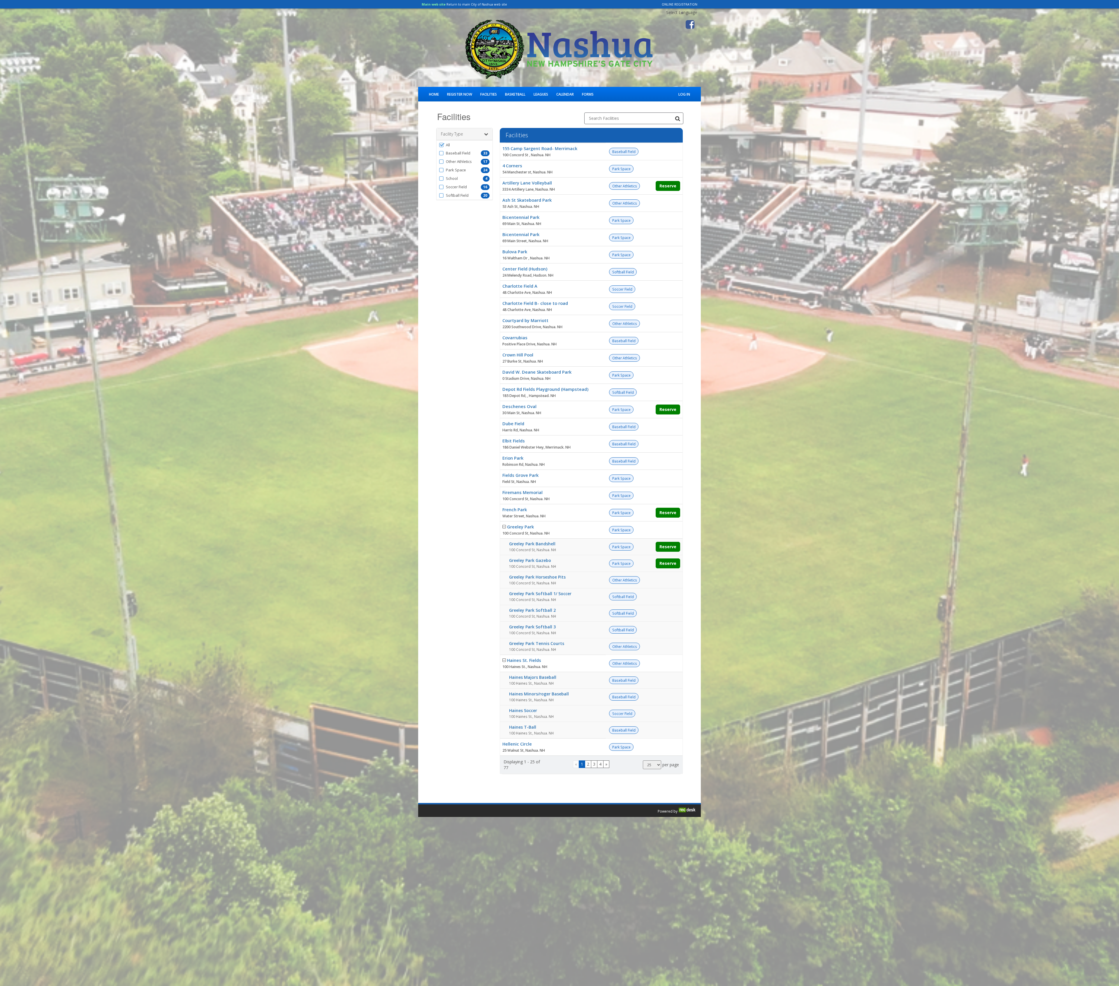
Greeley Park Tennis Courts (536, 643)
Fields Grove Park (520, 475)
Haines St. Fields (524, 660)
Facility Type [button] (452, 134)
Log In (684, 94)
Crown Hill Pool (517, 355)
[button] (464, 144)
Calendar (565, 94)
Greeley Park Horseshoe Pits (537, 577)
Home (434, 94)
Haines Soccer (523, 710)
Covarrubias (514, 337)
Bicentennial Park (520, 217)
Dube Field (513, 423)
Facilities (488, 94)
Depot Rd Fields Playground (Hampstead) (545, 389)
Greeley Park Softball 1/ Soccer (540, 593)
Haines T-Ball (522, 727)
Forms (588, 94)
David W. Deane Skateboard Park (536, 372)
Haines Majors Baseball (532, 677)
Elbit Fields (513, 441)
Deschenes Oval (519, 406)
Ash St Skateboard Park (527, 200)
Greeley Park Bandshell (532, 543)
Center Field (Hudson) (524, 269)
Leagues (541, 94)
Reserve (667, 186)
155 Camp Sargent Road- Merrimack (539, 148)
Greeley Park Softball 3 (532, 627)
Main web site (434, 4)
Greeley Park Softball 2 (532, 610)
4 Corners (512, 165)
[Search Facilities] (677, 118)
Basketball (515, 94)
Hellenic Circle (517, 744)
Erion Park (512, 458)
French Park (514, 509)
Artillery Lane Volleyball (527, 183)
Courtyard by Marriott (525, 320)
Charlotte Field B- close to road (535, 303)
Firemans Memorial (522, 492)
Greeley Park (520, 527)
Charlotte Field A (519, 286)
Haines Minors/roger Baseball (539, 694)
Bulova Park (514, 251)
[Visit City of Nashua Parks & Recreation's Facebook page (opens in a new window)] (690, 24)
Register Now (459, 94)
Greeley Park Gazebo (530, 560)
